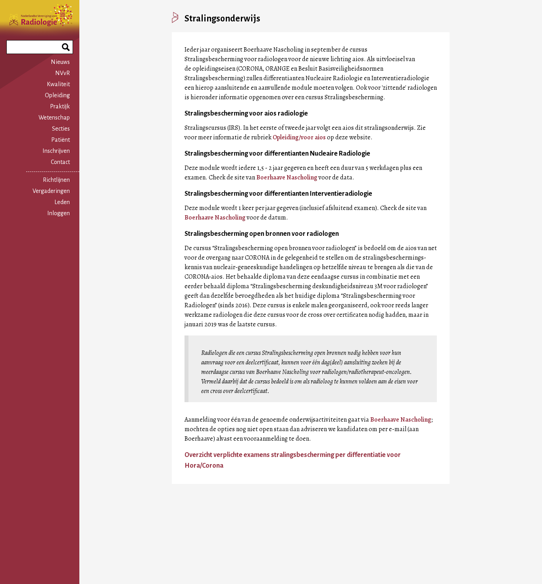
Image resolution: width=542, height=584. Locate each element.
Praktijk (60, 106)
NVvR (62, 73)
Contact (60, 162)
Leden (62, 202)
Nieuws (60, 62)
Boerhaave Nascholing (286, 177)
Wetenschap (54, 117)
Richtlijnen (56, 180)
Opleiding (57, 95)
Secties (61, 128)
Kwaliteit (58, 84)
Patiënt (60, 140)
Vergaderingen (51, 191)
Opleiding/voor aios (299, 137)
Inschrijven (56, 151)
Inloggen (58, 213)
